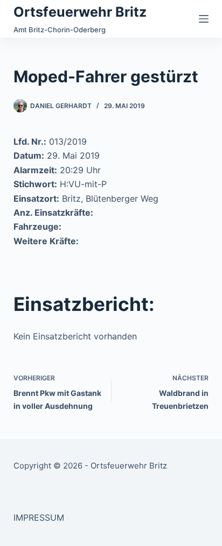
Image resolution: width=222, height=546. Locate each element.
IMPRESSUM (38, 517)
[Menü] (204, 19)
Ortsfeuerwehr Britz (80, 12)
